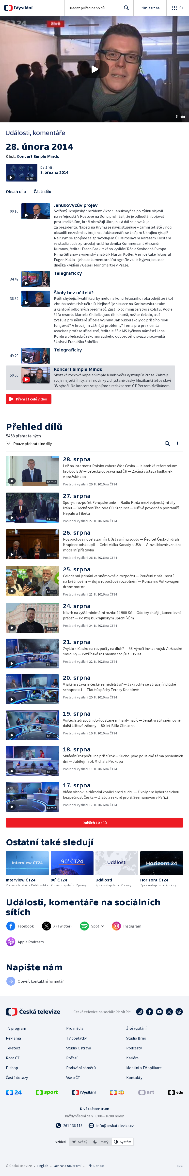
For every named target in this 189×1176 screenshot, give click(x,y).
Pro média (74, 1028)
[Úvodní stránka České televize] (33, 1012)
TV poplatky (76, 1038)
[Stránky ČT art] (146, 1093)
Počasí (71, 1057)
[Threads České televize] (179, 1012)
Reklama (13, 1038)
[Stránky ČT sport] (47, 1093)
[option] (79, 1141)
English (42, 1165)
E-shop (12, 1067)
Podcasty (134, 1047)
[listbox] (101, 1142)
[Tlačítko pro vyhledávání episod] (167, 443)
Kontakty (134, 1077)
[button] (94, 69)
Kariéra (132, 1057)
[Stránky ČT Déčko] (117, 1093)
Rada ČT (13, 1057)
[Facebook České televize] (150, 1012)
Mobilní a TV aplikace (144, 1067)
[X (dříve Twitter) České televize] (169, 1012)
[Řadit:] (179, 443)
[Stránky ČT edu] (175, 1093)
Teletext (13, 1047)
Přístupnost (95, 1165)
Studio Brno (136, 1038)
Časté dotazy (17, 1077)
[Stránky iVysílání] (84, 1093)
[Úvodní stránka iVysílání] (23, 8)
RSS (180, 1165)
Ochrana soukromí (67, 1165)
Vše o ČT (73, 1077)
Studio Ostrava (78, 1047)
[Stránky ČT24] (14, 1093)
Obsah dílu (16, 191)
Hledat (126, 8)
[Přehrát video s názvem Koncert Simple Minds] (94, 69)
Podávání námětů (81, 1067)
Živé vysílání (136, 1028)
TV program (16, 1028)
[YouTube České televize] (159, 1012)
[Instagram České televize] (140, 1012)
